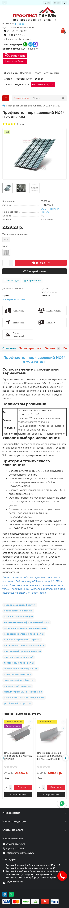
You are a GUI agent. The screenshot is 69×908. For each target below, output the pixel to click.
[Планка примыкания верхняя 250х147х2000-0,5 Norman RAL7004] (51, 734)
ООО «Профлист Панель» (50, 210)
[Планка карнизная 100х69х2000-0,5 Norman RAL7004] (18, 734)
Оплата (37, 73)
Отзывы (52, 348)
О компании (11, 73)
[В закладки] (30, 722)
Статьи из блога (12, 829)
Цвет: (5, 246)
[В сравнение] (30, 728)
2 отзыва (21, 124)
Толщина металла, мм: (15, 234)
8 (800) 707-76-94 (16, 35)
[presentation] (3, 758)
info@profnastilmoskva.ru (18, 39)
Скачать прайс (16, 55)
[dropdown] (4, 3)
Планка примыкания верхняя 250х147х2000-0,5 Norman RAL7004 (50, 756)
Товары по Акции (15, 61)
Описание (9, 348)
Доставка (25, 73)
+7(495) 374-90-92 (16, 31)
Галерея (38, 78)
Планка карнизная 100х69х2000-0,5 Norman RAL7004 (18, 756)
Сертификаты (51, 73)
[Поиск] (63, 98)
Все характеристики (13, 299)
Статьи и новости (14, 78)
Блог (29, 78)
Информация (11, 812)
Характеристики (30, 348)
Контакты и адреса (43, 84)
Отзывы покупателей (16, 84)
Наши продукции (14, 821)
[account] (64, 3)
